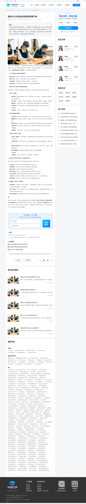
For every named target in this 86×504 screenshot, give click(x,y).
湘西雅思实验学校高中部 (30, 430)
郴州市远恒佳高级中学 (21, 442)
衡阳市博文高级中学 (42, 405)
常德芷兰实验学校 (21, 360)
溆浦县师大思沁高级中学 (12, 466)
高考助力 (74, 92)
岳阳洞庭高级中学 (39, 360)
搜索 (15, 1)
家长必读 (61, 96)
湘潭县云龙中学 (11, 358)
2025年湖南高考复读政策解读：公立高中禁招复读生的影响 (25, 237)
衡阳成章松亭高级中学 (43, 462)
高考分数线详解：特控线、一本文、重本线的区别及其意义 (69, 123)
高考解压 (68, 96)
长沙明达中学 (10, 350)
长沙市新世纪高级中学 (12, 383)
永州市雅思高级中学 (22, 395)
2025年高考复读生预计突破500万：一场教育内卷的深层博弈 (69, 113)
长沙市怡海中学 (20, 379)
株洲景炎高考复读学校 (24, 373)
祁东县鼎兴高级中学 (23, 466)
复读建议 (74, 96)
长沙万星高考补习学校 (31, 352)
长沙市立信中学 (30, 381)
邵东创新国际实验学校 (33, 377)
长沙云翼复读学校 (11, 352)
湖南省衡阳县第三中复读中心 (21, 358)
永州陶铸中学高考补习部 (42, 391)
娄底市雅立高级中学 (22, 462)
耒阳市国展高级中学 (43, 466)
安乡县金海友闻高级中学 (43, 468)
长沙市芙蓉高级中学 (43, 369)
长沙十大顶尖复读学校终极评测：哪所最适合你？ (69, 140)
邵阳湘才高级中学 (30, 450)
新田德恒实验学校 (11, 393)
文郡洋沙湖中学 (50, 362)
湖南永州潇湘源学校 (42, 395)
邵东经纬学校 (17, 401)
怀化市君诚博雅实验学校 (21, 452)
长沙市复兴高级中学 (28, 379)
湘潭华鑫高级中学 (42, 375)
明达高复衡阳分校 (22, 432)
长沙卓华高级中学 (31, 362)
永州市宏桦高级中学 (40, 393)
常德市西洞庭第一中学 (12, 360)
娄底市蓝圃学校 (43, 432)
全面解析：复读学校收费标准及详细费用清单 (69, 120)
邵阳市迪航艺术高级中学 (32, 444)
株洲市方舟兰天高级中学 (22, 385)
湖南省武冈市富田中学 (12, 399)
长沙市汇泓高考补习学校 (20, 369)
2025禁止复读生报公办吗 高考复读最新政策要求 (69, 137)
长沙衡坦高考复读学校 (21, 352)
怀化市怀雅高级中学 (32, 446)
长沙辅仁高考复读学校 (23, 371)
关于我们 (39, 484)
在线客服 (39, 488)
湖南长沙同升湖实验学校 (19, 350)
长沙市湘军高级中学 (19, 364)
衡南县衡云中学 (20, 430)
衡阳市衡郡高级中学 (12, 430)
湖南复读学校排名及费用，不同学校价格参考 (69, 143)
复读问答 (51, 5)
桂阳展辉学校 (10, 434)
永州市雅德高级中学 (21, 458)
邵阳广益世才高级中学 (33, 358)
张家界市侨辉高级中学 (12, 462)
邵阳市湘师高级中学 (31, 460)
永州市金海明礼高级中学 (39, 389)
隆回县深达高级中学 (31, 436)
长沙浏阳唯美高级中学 (43, 385)
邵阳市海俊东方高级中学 (41, 464)
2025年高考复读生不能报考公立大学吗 (69, 130)
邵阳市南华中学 (25, 401)
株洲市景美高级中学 (42, 454)
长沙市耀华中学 (11, 369)
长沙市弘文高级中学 (48, 379)
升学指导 (61, 100)
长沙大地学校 (32, 371)
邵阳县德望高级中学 (32, 442)
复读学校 (37, 5)
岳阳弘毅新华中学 (48, 360)
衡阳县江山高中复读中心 (39, 403)
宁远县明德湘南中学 (28, 389)
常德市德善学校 (42, 377)
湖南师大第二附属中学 (30, 350)
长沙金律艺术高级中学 (41, 371)
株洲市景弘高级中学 (32, 448)
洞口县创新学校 (20, 397)
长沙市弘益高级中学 (22, 362)
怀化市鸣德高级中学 (32, 452)
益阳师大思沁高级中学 (43, 383)
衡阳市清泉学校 (23, 405)
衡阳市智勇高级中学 (12, 442)
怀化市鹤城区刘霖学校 (40, 450)
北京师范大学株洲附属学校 (36, 373)
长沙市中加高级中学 (39, 381)
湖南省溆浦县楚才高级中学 (44, 470)
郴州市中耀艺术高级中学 (22, 470)
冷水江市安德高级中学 (12, 448)
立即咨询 (68, 28)
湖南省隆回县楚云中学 (37, 397)
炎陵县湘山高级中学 (42, 446)
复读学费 (68, 92)
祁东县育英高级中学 (22, 448)
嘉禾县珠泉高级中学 (12, 470)
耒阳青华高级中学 (42, 456)
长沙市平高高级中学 (41, 430)
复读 (11, 65)
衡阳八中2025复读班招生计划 (28, 315)
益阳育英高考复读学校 (12, 377)
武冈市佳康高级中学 (21, 464)
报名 (25, 161)
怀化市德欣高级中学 (31, 458)
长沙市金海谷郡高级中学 (12, 432)
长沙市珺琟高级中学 (12, 381)
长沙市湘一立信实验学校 (32, 369)
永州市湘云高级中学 (12, 458)
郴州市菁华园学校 (44, 387)
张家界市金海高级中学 (21, 454)
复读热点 (24, 10)
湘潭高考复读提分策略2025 (28, 290)
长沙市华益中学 (43, 399)
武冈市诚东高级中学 (42, 452)
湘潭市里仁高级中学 (12, 385)
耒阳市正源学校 (21, 403)
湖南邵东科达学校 (11, 379)
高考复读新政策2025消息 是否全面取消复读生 (69, 116)
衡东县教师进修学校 (46, 401)
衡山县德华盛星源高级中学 (35, 401)
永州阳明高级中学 (45, 434)
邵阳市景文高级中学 (42, 440)
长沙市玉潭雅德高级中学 (32, 383)
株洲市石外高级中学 (33, 468)
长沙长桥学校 (10, 364)
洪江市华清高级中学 (12, 450)
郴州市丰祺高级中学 (32, 440)
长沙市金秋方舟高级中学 (12, 371)
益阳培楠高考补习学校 (22, 377)
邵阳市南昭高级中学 (21, 444)
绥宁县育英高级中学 (12, 464)
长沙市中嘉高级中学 (36, 434)
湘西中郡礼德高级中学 (41, 458)
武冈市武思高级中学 (22, 446)
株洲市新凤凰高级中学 (12, 468)
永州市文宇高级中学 (20, 393)
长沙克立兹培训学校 (41, 350)
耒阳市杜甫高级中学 (42, 442)
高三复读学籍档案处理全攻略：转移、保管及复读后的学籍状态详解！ (69, 133)
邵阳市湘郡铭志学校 (43, 358)
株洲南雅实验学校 (46, 373)
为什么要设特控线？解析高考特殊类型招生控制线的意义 (69, 127)
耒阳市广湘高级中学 (12, 460)
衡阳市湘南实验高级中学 (43, 444)
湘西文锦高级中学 (30, 464)
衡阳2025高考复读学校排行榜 (28, 302)
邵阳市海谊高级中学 (32, 454)
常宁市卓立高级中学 (12, 454)
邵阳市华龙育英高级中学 (33, 462)
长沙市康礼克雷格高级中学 (22, 438)
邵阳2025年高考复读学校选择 (17, 235)
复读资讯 (59, 5)
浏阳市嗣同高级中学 (21, 381)
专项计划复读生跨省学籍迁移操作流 (18, 244)
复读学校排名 (29, 490)
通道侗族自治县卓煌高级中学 (42, 460)
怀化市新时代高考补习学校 (33, 432)
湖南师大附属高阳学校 (12, 395)
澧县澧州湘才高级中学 (12, 446)
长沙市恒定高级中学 (28, 364)
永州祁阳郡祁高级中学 (30, 391)
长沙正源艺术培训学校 (12, 403)
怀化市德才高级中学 (21, 460)
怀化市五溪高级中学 (33, 470)
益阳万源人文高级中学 (22, 468)
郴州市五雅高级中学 (35, 387)
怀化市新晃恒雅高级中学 (25, 387)
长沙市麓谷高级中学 (41, 362)
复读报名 (67, 5)
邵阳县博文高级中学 (12, 438)
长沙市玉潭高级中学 (38, 379)
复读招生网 (12, 10)
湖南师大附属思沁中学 (12, 362)
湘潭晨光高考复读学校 (12, 375)
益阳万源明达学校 (21, 383)
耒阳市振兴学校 (29, 403)
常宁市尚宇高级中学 (41, 436)
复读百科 (43, 5)
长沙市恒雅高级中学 (33, 385)
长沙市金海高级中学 (49, 381)
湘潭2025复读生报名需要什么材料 (30, 277)
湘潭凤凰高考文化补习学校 (13, 387)
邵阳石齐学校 (10, 401)
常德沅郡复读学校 (30, 360)
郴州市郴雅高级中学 (42, 448)
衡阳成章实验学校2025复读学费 (29, 328)
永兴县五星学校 (11, 389)
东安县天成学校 (21, 391)
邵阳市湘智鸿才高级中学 (23, 399)
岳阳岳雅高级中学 (18, 434)
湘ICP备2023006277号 (21, 495)
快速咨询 (77, 5)
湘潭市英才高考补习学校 (32, 375)
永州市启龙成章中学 (30, 393)
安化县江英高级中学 (33, 456)
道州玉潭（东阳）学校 (12, 391)
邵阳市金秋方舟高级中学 (12, 456)
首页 (12, 1)
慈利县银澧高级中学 (33, 466)
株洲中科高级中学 (27, 434)
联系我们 (39, 486)
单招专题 (68, 100)
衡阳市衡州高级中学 (32, 405)
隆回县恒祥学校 (28, 397)
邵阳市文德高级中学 (43, 438)
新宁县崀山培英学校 (12, 397)
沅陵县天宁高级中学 (23, 456)
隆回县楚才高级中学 (22, 440)
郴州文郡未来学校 (19, 389)
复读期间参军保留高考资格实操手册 (18, 247)
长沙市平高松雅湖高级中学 (13, 405)
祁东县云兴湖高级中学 (12, 440)
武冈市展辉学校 (47, 397)
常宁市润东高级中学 (34, 438)
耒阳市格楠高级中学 (12, 436)
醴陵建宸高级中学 (11, 452)
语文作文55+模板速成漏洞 (16, 249)
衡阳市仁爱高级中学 (12, 444)
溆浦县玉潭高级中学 (21, 450)
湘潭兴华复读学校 (21, 375)
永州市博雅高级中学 (32, 395)
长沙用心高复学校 (37, 364)
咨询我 (76, 46)
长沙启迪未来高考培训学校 (13, 373)
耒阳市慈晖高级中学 (21, 436)
